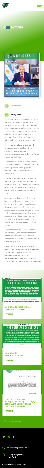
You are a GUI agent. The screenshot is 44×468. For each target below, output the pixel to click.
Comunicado (11, 352)
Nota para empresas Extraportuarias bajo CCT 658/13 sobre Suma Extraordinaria (21, 401)
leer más (9, 314)
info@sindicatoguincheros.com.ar (18, 448)
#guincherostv (21, 261)
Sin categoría (16, 106)
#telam (13, 261)
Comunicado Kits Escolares (18, 306)
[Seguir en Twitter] (4, 437)
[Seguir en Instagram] (9, 437)
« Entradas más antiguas (11, 421)
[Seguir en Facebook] (13, 437)
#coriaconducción (34, 261)
